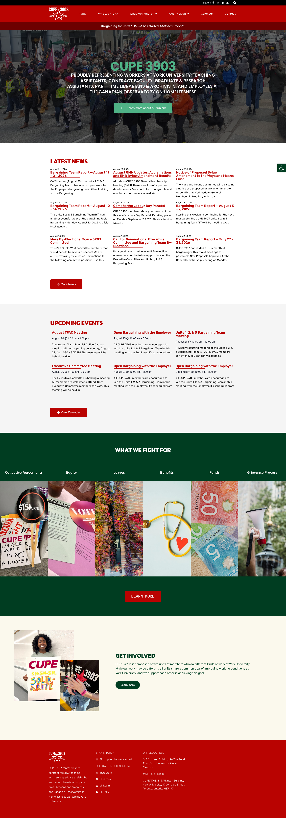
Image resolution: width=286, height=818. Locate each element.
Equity (71, 472)
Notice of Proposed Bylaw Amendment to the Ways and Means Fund (205, 175)
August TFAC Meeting (69, 332)
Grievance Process (262, 472)
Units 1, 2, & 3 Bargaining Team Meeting (200, 334)
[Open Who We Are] (116, 13)
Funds (214, 472)
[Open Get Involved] (188, 13)
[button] (281, 168)
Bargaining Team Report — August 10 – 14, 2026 (80, 207)
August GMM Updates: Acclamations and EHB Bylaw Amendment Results (142, 174)
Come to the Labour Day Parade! (139, 206)
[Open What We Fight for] (156, 13)
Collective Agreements (24, 472)
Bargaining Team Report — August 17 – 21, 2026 (79, 174)
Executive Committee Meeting (76, 366)
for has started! (143, 26)
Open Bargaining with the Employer (142, 332)
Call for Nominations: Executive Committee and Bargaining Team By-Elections (143, 242)
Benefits (167, 472)
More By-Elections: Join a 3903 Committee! (75, 241)
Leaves (119, 472)
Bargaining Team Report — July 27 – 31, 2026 (204, 241)
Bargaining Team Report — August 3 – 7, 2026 (205, 207)
